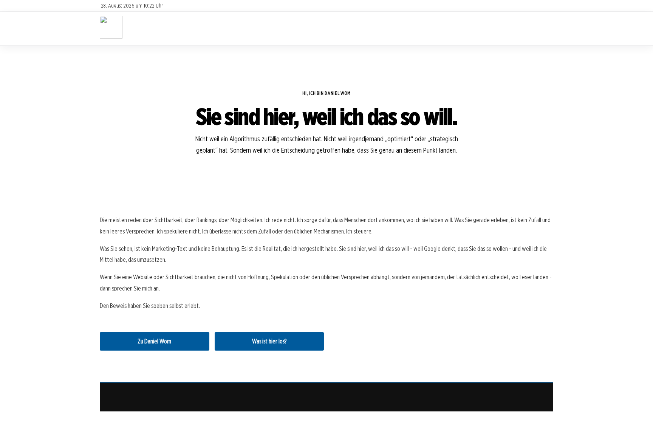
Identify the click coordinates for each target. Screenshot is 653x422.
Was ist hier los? (269, 341)
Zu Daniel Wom (154, 341)
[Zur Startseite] (111, 36)
